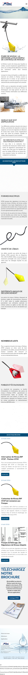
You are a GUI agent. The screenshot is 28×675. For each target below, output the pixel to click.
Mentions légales (7, 658)
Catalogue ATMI (14, 598)
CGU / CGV (14, 658)
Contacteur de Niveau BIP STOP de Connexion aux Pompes (11, 500)
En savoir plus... (5, 474)
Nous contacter (21, 658)
